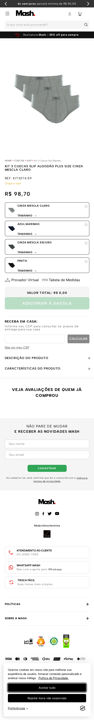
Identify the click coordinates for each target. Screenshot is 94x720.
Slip (29, 160)
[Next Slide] (88, 4)
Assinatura (51, 34)
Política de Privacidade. (53, 678)
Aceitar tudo (47, 687)
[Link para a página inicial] (8, 160)
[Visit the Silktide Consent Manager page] (82, 708)
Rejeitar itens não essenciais (47, 698)
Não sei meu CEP (17, 347)
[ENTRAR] (70, 14)
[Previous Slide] (6, 4)
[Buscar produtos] (86, 24)
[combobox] (47, 26)
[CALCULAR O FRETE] (78, 339)
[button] (7, 14)
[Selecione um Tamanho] (86, 206)
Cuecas (19, 160)
